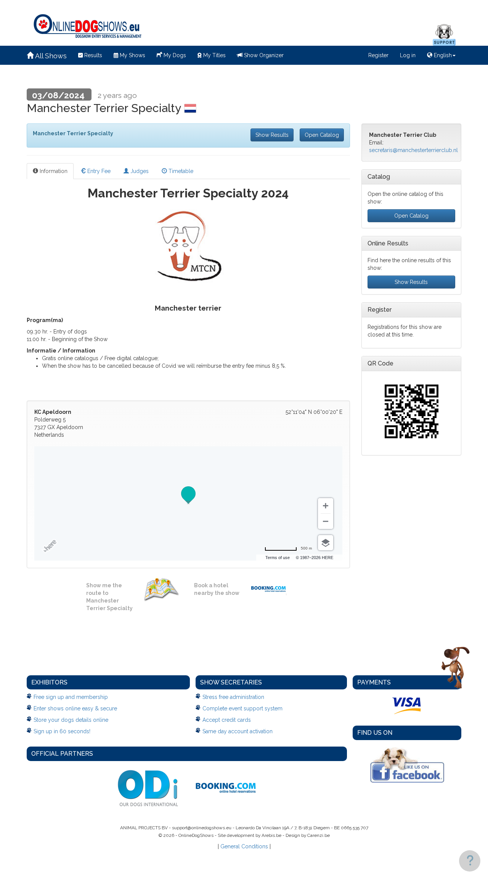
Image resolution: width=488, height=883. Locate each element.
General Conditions (244, 846)
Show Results (272, 135)
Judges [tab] (139, 171)
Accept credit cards (226, 720)
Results (92, 55)
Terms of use (277, 557)
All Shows (50, 56)
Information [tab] (52, 171)
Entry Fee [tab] (98, 171)
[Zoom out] (325, 521)
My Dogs (174, 55)
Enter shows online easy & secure (75, 708)
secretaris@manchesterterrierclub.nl (413, 150)
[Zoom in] (325, 505)
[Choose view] (325, 542)
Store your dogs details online (71, 720)
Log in (408, 55)
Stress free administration (233, 697)
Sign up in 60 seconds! (62, 731)
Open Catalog (322, 135)
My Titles (214, 55)
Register (378, 55)
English (442, 55)
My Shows (131, 55)
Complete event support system (242, 708)
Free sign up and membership (71, 697)
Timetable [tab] (180, 171)
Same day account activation (237, 731)
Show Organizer (263, 55)
